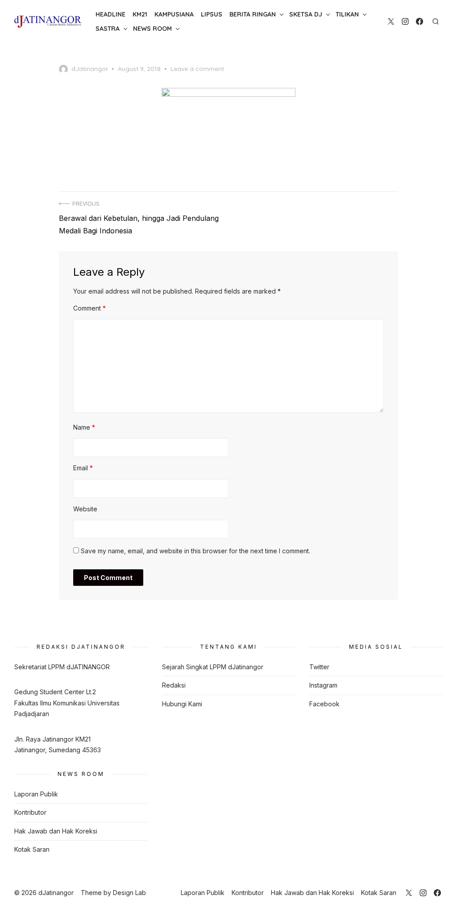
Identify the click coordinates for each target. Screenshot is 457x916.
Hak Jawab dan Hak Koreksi (55, 831)
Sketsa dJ (305, 14)
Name (84, 427)
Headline (110, 14)
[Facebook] (419, 21)
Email (83, 468)
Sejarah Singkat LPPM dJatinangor (212, 667)
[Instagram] (405, 21)
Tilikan (347, 14)
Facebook (324, 704)
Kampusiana (174, 14)
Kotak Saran (32, 849)
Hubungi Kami (182, 704)
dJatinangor (89, 69)
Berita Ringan (252, 14)
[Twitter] (391, 21)
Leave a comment (197, 69)
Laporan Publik (36, 794)
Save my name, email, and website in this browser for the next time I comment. (195, 551)
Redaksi (174, 685)
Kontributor (30, 812)
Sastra (108, 29)
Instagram (323, 685)
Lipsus (211, 14)
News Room (152, 29)
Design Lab (129, 892)
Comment (89, 308)
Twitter (319, 667)
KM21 (140, 14)
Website (85, 509)
